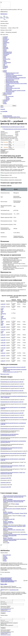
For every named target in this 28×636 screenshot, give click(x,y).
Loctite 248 (3, 345)
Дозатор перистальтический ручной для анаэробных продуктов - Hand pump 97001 (14, 540)
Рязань (4, 60)
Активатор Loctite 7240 (6, 486)
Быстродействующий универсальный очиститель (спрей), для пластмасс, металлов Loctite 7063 (14, 501)
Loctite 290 (3, 327)
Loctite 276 (3, 329)
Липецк (5, 49)
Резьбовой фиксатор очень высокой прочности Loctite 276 (13, 453)
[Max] (5, 17)
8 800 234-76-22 (4, 11)
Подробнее (10, 499)
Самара (4, 61)
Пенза (4, 56)
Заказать (5, 499)
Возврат (5, 560)
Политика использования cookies (6, 579)
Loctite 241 (3, 355)
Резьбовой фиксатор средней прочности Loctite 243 (12, 401)
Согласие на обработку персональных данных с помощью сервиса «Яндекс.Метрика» (9, 581)
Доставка (5, 557)
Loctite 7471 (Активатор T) (3, 313)
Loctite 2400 (2, 324)
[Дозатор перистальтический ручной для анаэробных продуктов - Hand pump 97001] (15, 535)
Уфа (4, 64)
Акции (4, 559)
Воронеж (5, 41)
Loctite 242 (3, 353)
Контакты (5, 558)
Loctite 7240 (2, 309)
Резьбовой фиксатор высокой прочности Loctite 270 (12, 428)
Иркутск (5, 44)
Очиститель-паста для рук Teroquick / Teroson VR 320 (15, 513)
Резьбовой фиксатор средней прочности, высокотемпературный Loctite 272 (10, 435)
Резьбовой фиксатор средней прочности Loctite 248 (12, 413)
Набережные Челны (7, 52)
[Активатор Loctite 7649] (8, 519)
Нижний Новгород (7, 53)
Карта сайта (4, 584)
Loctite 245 (3, 347)
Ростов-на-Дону (6, 59)
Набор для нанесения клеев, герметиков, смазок (13, 529)
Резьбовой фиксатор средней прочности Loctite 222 (12, 381)
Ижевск (5, 43)
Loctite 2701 (2, 332)
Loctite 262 (3, 342)
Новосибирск (6, 54)
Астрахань (5, 36)
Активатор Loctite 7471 (6, 482)
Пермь (4, 57)
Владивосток (6, 39)
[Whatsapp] (2, 17)
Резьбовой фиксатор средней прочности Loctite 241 (12, 386)
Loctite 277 (3, 306)
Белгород (5, 37)
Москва (5, 50)
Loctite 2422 (2, 350)
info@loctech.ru (4, 13)
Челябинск (5, 67)
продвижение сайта (14, 589)
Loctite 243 (3, 304)
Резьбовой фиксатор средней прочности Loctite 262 (12, 417)
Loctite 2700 (2, 322)
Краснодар (5, 47)
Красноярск (5, 48)
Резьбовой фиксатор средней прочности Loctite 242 (12, 390)
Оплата (4, 556)
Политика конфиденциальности (6, 577)
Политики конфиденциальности (6, 609)
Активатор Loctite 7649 (6, 478)
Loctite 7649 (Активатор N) (3, 318)
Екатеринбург (6, 42)
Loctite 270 (3, 337)
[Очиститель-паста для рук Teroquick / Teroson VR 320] (15, 509)
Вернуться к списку (5, 374)
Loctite (24, 515)
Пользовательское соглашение (6, 578)
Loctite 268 (3, 340)
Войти (2, 106)
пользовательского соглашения (6, 611)
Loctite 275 (3, 360)
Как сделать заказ (7, 554)
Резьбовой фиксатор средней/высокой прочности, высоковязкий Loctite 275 (12, 448)
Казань (4, 46)
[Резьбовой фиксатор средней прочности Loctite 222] (12, 126)
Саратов (5, 63)
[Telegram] (7, 17)
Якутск (4, 68)
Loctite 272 (3, 334)
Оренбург (5, 55)
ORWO (2, 589)
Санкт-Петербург (7, 62)
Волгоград (5, 40)
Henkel (17, 504)
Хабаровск (5, 66)
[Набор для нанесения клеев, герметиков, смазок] (14, 526)
